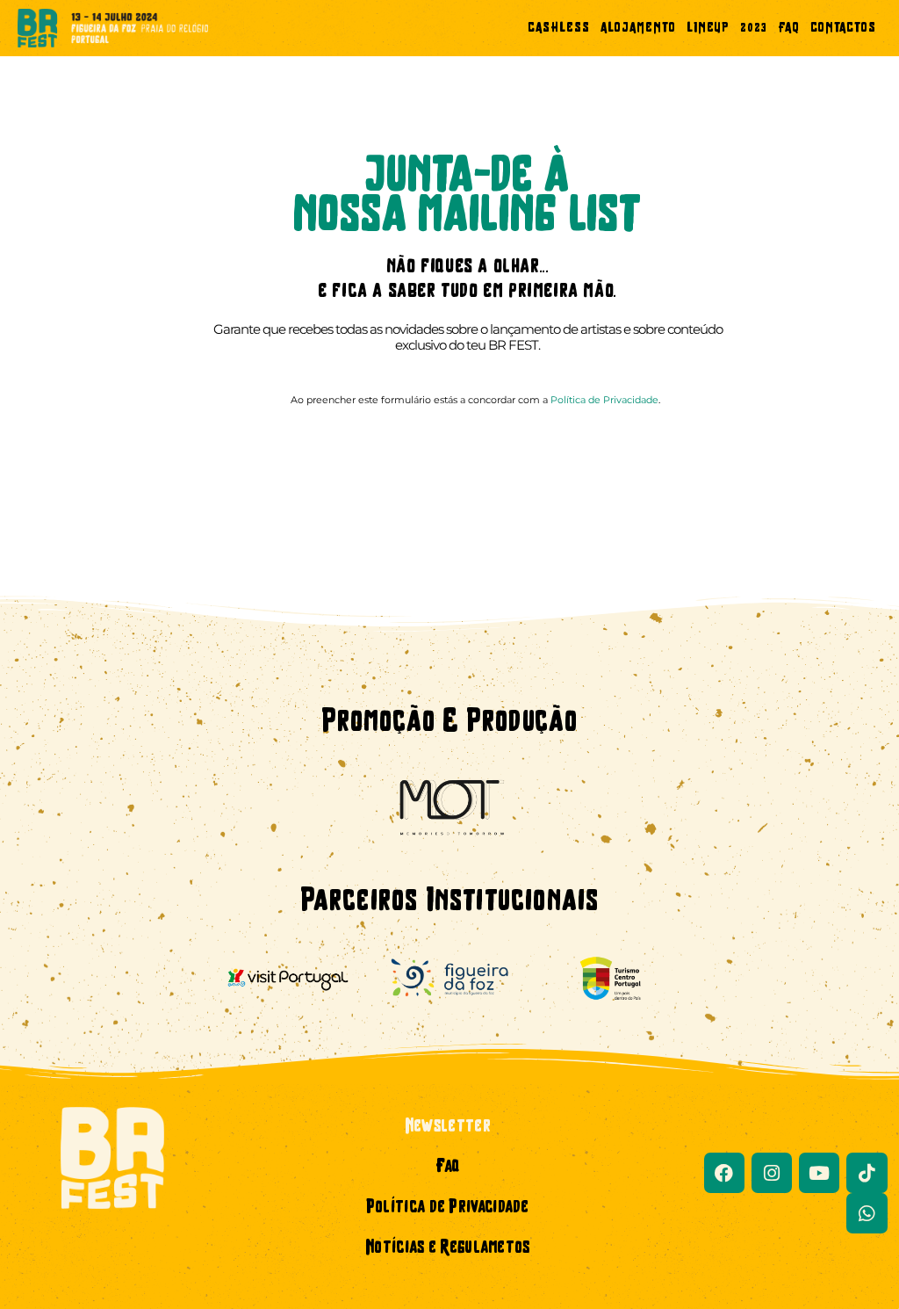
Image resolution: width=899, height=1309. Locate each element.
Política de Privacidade (604, 400)
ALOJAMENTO (638, 28)
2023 (753, 28)
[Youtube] (819, 1173)
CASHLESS (559, 28)
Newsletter (448, 1127)
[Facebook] (724, 1173)
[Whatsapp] (866, 1213)
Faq (447, 1167)
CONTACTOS (843, 28)
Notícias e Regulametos (447, 1248)
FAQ (789, 28)
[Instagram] (772, 1173)
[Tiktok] (866, 1173)
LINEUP (708, 28)
